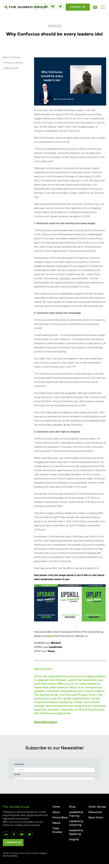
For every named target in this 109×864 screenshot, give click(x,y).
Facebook (45, 6)
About (56, 812)
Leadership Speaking (76, 832)
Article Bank (60, 817)
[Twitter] (60, 6)
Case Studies (57, 830)
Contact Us (77, 7)
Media (56, 823)
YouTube (52, 6)
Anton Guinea (97, 807)
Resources (95, 812)
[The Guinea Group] (25, 7)
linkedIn (37, 6)
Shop (72, 807)
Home (56, 807)
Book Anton (96, 817)
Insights (74, 839)
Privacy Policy (11, 855)
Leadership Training (76, 814)
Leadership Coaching (76, 823)
